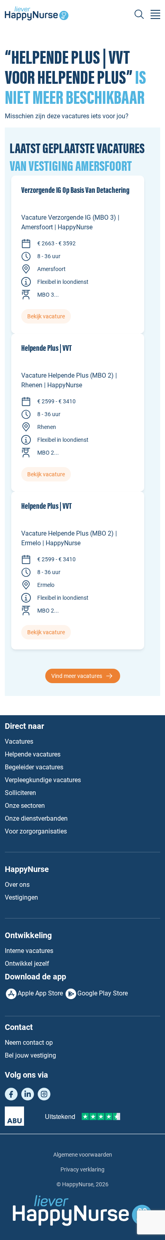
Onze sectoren (25, 805)
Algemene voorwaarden (82, 1154)
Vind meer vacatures (76, 676)
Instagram (44, 1094)
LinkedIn (27, 1094)
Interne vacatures (29, 951)
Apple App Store (40, 993)
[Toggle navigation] (155, 14)
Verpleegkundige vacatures (43, 780)
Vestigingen (21, 897)
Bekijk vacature (46, 316)
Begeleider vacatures (34, 767)
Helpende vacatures (32, 754)
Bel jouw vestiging (30, 1055)
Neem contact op (29, 1042)
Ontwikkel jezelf (27, 963)
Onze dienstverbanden (36, 818)
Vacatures (19, 741)
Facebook (11, 1094)
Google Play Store (102, 993)
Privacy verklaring (82, 1169)
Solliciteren (20, 793)
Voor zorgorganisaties (36, 831)
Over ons (17, 884)
